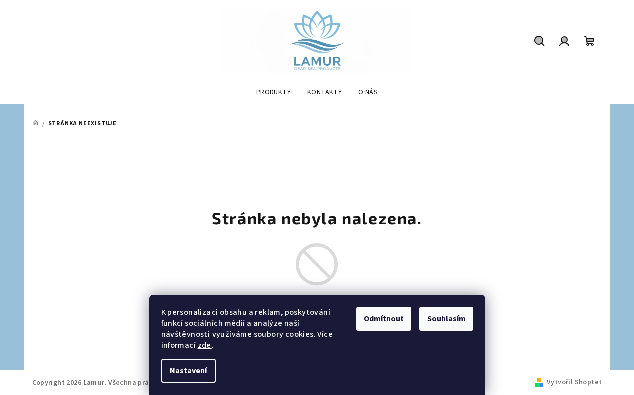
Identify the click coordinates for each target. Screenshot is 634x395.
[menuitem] (273, 92)
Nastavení (188, 370)
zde (205, 345)
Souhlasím (446, 318)
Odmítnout (384, 318)
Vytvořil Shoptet (574, 382)
